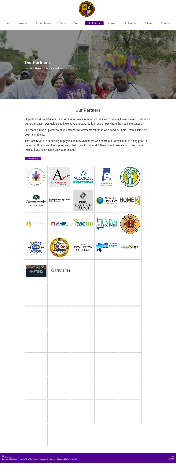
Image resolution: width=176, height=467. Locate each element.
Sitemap (11, 457)
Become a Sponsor (33, 159)
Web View (171, 458)
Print (6, 457)
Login (172, 456)
